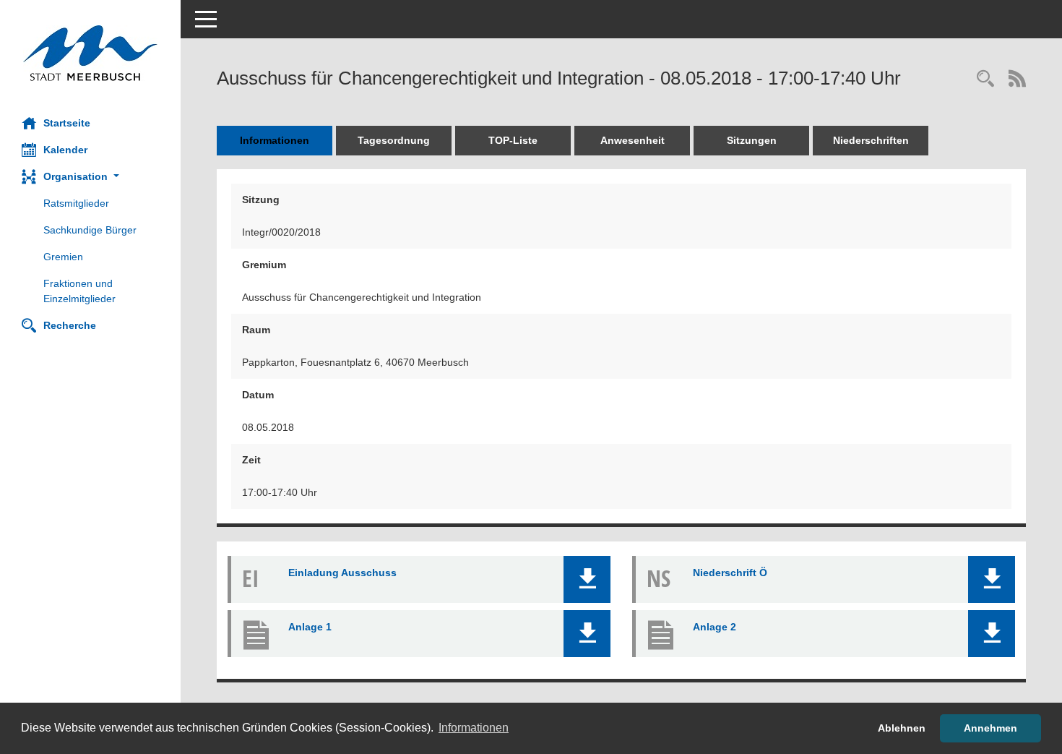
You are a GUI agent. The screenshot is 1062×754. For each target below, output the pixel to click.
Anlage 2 (714, 627)
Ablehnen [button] (901, 728)
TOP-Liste (513, 140)
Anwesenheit (632, 140)
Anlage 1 (310, 627)
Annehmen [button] (990, 728)
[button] (90, 176)
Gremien (63, 256)
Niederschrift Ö (730, 572)
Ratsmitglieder (76, 203)
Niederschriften (871, 140)
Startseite (66, 123)
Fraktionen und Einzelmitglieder (79, 291)
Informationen (274, 140)
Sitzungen (752, 140)
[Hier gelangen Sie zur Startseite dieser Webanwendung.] (90, 53)
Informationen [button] (474, 727)
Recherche (69, 325)
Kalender (65, 149)
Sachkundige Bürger (90, 230)
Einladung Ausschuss (342, 572)
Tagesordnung (394, 140)
